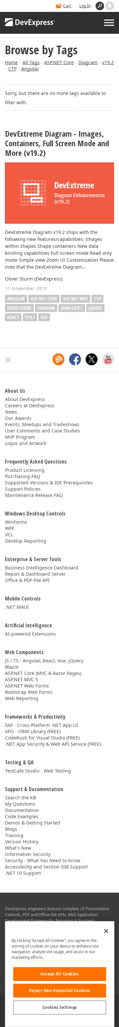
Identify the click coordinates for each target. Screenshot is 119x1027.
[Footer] (8, 360)
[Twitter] (92, 359)
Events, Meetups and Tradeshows (42, 424)
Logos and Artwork (25, 443)
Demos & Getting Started (32, 823)
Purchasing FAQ (22, 476)
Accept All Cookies (59, 973)
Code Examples (22, 816)
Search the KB (20, 797)
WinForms (16, 522)
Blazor (12, 667)
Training (14, 835)
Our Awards (18, 418)
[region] (59, 974)
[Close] (106, 931)
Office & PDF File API (27, 580)
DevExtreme (19, 308)
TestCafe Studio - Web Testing (38, 771)
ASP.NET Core (59, 62)
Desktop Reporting (25, 541)
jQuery (95, 308)
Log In (85, 6)
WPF (9, 528)
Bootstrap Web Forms (29, 692)
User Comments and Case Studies (42, 430)
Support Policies (23, 489)
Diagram (88, 62)
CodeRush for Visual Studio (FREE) (42, 738)
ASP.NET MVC (75, 298)
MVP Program (20, 437)
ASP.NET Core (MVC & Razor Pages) (43, 673)
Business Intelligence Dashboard (41, 567)
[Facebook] (75, 359)
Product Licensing (25, 470)
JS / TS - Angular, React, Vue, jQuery (44, 660)
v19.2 (108, 62)
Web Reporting (21, 698)
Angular (30, 69)
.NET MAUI (17, 607)
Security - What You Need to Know (42, 860)
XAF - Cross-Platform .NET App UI (41, 725)
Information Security (28, 854)
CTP (12, 69)
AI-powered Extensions (30, 634)
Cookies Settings (59, 1007)
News (11, 412)
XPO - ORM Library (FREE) (32, 731)
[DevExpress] (30, 23)
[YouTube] (108, 359)
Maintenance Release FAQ (34, 495)
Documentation (22, 810)
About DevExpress (25, 399)
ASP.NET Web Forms (27, 686)
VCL (9, 534)
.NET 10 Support (23, 873)
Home (11, 62)
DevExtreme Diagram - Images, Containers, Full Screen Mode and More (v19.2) (57, 143)
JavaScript (72, 308)
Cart (67, 6)
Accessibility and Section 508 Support (46, 867)
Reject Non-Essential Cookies (59, 990)
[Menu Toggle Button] (109, 23)
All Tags (31, 62)
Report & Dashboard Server (35, 574)
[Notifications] (109, 6)
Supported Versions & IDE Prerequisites (49, 482)
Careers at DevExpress (30, 405)
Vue (44, 317)
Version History (21, 841)
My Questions (20, 804)
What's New (18, 848)
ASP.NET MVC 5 (21, 679)
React (13, 317)
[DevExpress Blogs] (58, 359)
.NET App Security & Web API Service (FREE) (53, 744)
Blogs (11, 829)
